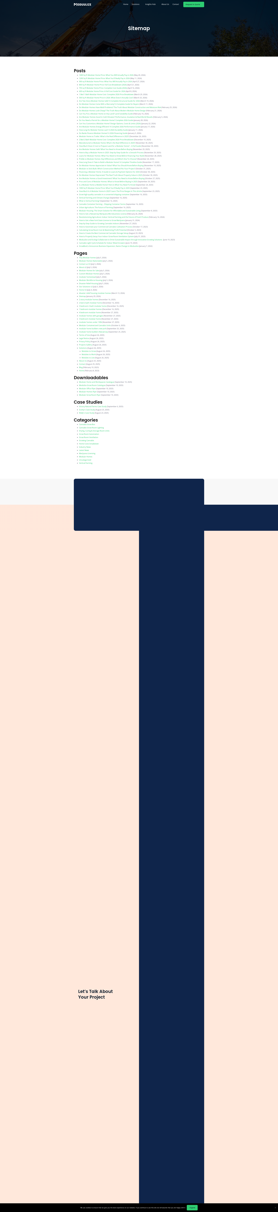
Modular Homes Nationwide (90, 261)
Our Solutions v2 (86, 286)
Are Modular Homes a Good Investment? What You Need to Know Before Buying (112, 178)
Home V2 (83, 290)
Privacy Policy (84, 341)
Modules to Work (89, 354)
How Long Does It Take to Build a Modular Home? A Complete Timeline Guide (110, 162)
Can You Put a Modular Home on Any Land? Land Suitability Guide (106, 114)
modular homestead (87, 277)
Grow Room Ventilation (88, 437)
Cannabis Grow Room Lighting (91, 427)
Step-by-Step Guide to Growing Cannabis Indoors (99, 223)
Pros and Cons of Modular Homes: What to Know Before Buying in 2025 (108, 181)
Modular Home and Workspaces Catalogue (96, 382)
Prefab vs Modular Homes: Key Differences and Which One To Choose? (108, 159)
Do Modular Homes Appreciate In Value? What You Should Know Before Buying (111, 165)
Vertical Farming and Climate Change (94, 198)
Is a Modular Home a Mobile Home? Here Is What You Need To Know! (107, 185)
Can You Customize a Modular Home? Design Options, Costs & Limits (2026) (110, 123)
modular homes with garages (91, 316)
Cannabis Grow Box (87, 424)
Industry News (85, 447)
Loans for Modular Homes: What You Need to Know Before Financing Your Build (111, 156)
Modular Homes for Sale (89, 270)
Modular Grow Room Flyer (90, 395)
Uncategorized (85, 460)
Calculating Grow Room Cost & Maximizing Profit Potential (103, 230)
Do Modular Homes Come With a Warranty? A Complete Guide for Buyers (109, 104)
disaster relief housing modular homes (95, 293)
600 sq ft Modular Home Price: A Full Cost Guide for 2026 (102, 91)
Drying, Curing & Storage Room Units (94, 431)
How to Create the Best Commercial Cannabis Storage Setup (103, 233)
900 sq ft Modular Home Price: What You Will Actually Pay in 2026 (105, 81)
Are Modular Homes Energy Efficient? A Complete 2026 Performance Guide (109, 126)
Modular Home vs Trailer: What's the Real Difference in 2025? (104, 136)
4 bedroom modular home (90, 312)
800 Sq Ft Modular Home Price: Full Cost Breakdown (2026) (103, 85)
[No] (275, 1208)
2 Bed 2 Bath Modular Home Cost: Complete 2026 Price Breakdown (106, 139)
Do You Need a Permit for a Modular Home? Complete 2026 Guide (106, 120)
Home (125, 4)
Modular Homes (85, 456)
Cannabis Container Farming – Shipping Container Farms (102, 204)
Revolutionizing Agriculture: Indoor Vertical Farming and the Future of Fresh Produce (113, 217)
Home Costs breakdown (89, 444)
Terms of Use (84, 335)
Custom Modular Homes (89, 273)
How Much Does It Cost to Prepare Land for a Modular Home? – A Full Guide (110, 146)
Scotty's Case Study (87, 410)
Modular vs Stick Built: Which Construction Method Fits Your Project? (107, 168)
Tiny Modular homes (87, 257)
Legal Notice (84, 338)
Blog (81, 367)
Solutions (135, 4)
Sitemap (82, 296)
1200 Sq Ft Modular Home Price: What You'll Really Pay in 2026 (104, 78)
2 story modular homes (88, 299)
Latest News (84, 450)
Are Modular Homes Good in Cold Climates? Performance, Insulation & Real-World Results (116, 117)
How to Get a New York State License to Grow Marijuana (102, 220)
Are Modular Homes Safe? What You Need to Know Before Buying (105, 149)
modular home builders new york (92, 328)
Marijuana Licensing (87, 453)
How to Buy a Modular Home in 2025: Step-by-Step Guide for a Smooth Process (111, 152)
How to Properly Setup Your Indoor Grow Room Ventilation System (106, 236)
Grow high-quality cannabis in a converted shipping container (104, 194)
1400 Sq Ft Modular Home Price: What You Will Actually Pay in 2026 (106, 75)
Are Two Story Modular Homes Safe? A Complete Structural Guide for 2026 (109, 101)
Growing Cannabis (86, 440)
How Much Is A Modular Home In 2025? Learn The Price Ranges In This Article (110, 191)
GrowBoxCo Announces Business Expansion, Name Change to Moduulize (109, 246)
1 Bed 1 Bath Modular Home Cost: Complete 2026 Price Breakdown (106, 94)
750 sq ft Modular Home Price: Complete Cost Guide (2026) (103, 88)
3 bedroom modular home (90, 319)
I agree (192, 1208)
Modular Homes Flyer (88, 391)
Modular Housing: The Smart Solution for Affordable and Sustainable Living (110, 210)
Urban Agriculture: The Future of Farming (96, 207)
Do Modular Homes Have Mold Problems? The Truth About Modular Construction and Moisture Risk (120, 107)
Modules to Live (88, 357)
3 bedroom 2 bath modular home (93, 306)
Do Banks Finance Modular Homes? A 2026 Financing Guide (103, 133)
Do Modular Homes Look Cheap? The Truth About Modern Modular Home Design (112, 110)
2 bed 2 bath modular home (90, 303)
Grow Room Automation (89, 434)
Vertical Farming (85, 463)
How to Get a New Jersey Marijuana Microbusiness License (103, 214)
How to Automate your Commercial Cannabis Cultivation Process (105, 227)
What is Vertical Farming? (89, 201)
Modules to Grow (89, 351)
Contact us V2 (84, 264)
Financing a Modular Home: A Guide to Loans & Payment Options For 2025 (109, 172)
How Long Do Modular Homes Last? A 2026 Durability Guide (103, 130)
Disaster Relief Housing (88, 283)
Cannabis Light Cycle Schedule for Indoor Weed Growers (102, 243)
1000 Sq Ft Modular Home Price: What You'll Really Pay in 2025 (104, 188)
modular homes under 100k (90, 322)
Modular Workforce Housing (90, 280)
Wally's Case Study (86, 413)
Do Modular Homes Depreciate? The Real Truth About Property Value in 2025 (110, 175)
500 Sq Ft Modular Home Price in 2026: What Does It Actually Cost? (106, 97)
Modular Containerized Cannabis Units (95, 325)
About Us (165, 4)
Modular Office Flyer (87, 388)
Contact (176, 4)
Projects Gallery (85, 345)
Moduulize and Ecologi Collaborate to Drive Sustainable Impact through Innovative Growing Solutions (121, 239)
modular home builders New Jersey (93, 332)
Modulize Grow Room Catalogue (92, 385)
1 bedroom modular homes (90, 309)
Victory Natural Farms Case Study (92, 406)
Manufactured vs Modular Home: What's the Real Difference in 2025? (107, 143)
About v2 (82, 267)
